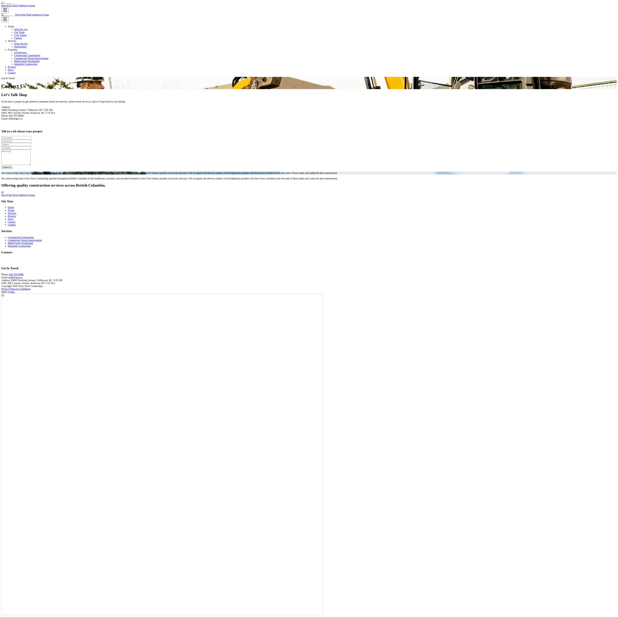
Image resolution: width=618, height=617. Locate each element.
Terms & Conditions (19, 289)
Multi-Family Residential (26, 61)
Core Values (20, 35)
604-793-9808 (16, 274)
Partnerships (20, 46)
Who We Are (21, 29)
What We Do (21, 43)
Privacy (5, 289)
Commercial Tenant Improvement (31, 58)
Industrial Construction (25, 64)
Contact (12, 72)
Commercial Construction (27, 55)
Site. (12, 291)
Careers (18, 38)
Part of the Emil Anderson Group (18, 5)
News (11, 70)
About (11, 210)
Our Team (19, 32)
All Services (20, 52)
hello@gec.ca (15, 277)
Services (12, 213)
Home (11, 207)
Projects (12, 67)
